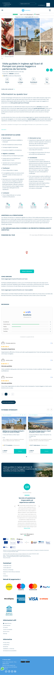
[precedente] (2, 394)
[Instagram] (12, 671)
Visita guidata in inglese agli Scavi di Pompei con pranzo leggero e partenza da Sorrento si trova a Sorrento (20, 469)
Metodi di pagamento (12, 579)
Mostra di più (27, 528)
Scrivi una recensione (8, 402)
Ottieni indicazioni (27, 271)
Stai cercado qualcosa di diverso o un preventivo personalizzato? (26, 229)
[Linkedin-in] (15, 671)
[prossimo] (12, 394)
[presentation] (2, 56)
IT (47, 5)
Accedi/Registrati (41, 5)
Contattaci (7, 563)
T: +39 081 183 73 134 (6, 3)
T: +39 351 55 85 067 (7, 4)
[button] (26, 456)
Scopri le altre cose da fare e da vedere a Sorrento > (14, 472)
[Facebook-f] (9, 671)
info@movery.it (6, 5)
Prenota (46, 451)
